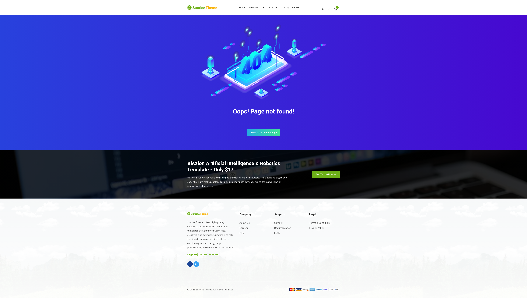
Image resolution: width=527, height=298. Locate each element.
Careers (243, 227)
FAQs (277, 233)
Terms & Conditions (319, 222)
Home (242, 7)
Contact (296, 7)
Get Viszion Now (325, 174)
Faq (263, 7)
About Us (253, 7)
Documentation (282, 227)
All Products (275, 7)
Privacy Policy (316, 227)
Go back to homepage (265, 132)
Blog (286, 7)
